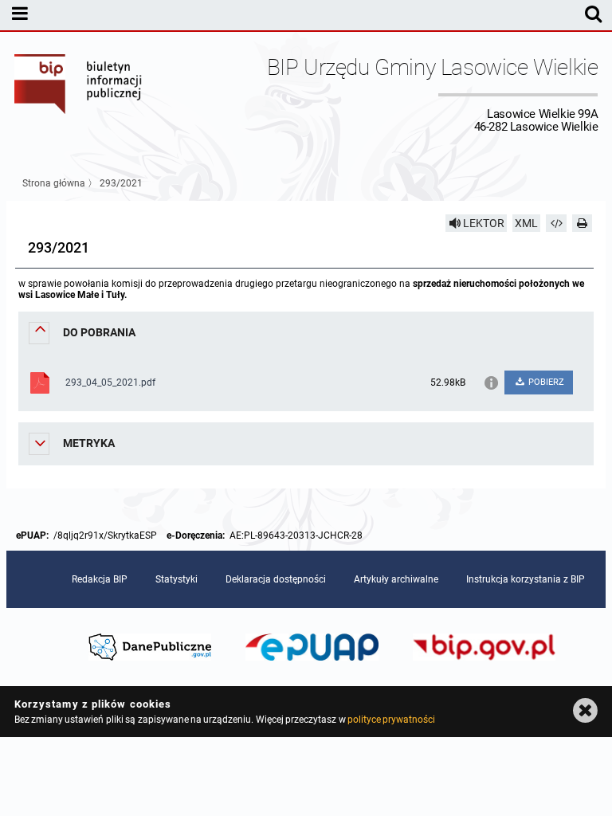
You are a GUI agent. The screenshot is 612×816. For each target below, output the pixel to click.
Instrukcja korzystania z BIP (525, 579)
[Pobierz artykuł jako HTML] (556, 223)
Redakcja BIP (100, 579)
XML (526, 223)
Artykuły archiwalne (396, 579)
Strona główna (53, 183)
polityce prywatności (391, 719)
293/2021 (121, 183)
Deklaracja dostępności (276, 579)
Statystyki (176, 579)
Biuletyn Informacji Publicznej (78, 94)
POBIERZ (545, 382)
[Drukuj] (582, 223)
